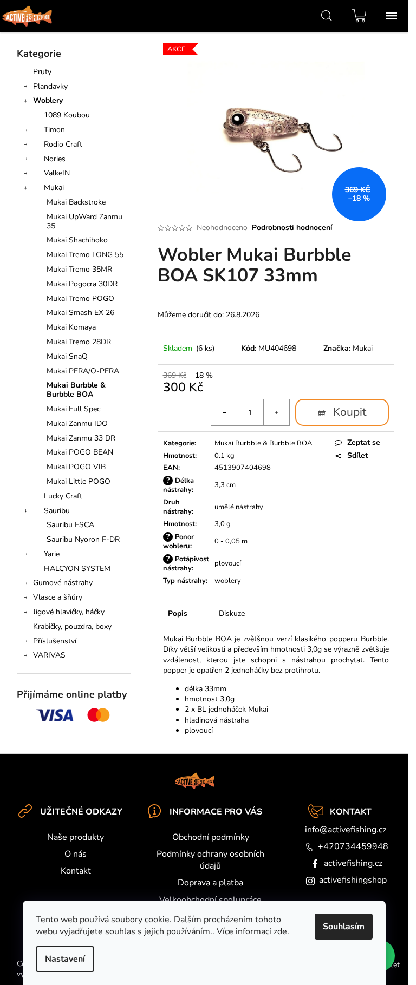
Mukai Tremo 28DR (79, 342)
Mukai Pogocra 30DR (82, 284)
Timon (54, 129)
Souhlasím (344, 927)
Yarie (52, 554)
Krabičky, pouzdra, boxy (72, 626)
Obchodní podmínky (210, 837)
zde (280, 931)
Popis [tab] (177, 613)
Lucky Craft (63, 496)
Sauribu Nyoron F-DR (83, 539)
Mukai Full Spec (73, 409)
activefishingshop (353, 880)
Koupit (349, 411)
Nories (55, 159)
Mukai (54, 187)
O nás (75, 854)
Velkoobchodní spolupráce (210, 900)
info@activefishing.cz (345, 830)
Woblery (48, 100)
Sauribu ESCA (70, 525)
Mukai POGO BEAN (80, 452)
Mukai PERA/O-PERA (83, 371)
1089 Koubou (67, 115)
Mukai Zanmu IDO (77, 423)
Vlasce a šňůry (57, 597)
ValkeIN (57, 173)
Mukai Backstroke (76, 202)
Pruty (42, 72)
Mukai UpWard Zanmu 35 (84, 221)
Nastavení (65, 959)
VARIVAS (49, 655)
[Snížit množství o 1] (224, 412)
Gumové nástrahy (63, 582)
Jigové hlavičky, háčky (69, 612)
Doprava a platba (210, 883)
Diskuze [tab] (232, 613)
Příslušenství (54, 641)
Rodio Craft (63, 144)
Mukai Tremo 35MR (79, 269)
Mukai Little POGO (78, 481)
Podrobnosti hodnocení (292, 227)
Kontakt (76, 871)
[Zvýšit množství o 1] (276, 412)
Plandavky (50, 86)
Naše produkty (75, 837)
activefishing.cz (353, 863)
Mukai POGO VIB (76, 467)
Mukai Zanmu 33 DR (81, 438)
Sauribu (57, 510)
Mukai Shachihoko (77, 240)
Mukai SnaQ (67, 356)
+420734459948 (353, 846)
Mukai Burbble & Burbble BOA (76, 389)
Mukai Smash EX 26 (80, 312)
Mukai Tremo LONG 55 (85, 254)
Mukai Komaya (71, 327)
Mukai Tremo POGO (80, 298)
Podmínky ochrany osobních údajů (210, 860)
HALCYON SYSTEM (77, 568)
